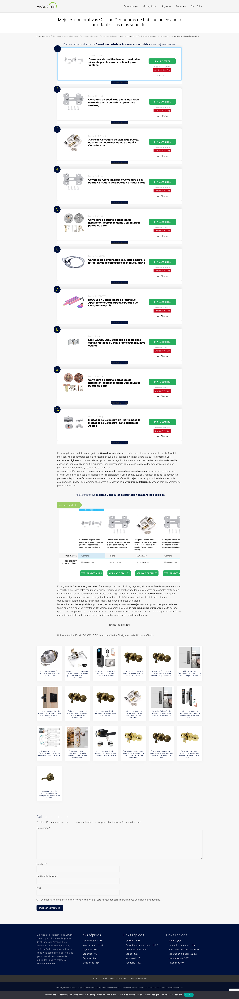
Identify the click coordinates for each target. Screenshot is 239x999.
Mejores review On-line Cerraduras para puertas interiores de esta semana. (105, 753)
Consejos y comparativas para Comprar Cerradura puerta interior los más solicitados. (133, 754)
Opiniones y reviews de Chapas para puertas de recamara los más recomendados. (77, 714)
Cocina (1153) (133, 940)
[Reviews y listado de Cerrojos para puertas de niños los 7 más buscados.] (49, 737)
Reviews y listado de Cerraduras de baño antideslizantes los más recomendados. (77, 754)
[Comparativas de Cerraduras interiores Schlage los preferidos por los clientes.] (49, 777)
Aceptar (188, 995)
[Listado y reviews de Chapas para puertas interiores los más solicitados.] (133, 697)
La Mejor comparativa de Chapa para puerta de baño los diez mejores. (133, 673)
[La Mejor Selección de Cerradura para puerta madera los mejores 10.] (161, 697)
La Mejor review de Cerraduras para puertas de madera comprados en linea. (189, 673)
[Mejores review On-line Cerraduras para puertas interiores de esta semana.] (105, 737)
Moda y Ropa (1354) (93, 945)
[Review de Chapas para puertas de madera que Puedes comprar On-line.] (161, 657)
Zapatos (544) (89, 958)
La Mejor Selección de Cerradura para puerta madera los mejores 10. (161, 713)
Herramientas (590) (179, 958)
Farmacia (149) (133, 962)
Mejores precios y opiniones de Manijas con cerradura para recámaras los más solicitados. (77, 674)
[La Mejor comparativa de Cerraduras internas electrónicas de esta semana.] (105, 657)
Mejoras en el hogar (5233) (183, 953)
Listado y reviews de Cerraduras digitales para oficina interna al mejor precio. (189, 714)
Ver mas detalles (91, 573)
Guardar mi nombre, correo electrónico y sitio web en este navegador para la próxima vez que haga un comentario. (101, 899)
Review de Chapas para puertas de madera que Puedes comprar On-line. (161, 673)
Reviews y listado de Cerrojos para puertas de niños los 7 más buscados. (49, 753)
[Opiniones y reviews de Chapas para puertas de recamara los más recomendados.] (77, 697)
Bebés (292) (132, 953)
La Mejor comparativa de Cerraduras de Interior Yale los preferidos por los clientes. (49, 714)
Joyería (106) (175, 940)
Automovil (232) (134, 958)
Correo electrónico (47, 876)
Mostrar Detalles (119, 82)
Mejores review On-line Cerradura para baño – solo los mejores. (105, 713)
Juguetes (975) (90, 949)
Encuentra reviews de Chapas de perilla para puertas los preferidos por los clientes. (190, 754)
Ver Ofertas (162, 75)
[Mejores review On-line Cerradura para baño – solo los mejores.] (105, 697)
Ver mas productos (68, 505)
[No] (235, 994)
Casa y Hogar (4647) (93, 940)
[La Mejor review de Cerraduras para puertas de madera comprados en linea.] (189, 657)
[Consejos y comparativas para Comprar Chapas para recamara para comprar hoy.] (161, 737)
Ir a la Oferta (162, 61)
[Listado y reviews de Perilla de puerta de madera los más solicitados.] (49, 657)
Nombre (42, 864)
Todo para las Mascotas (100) (184, 949)
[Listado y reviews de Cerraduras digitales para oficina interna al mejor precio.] (189, 697)
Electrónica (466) (91, 962)
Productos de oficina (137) (182, 945)
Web (39, 887)
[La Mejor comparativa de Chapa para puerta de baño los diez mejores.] (133, 657)
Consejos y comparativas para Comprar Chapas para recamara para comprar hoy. (161, 754)
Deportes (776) (90, 953)
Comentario (43, 828)
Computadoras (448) (136, 949)
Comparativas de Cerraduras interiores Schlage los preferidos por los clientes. (49, 794)
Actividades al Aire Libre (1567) (142, 945)
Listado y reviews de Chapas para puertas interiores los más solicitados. (133, 714)
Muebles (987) (176, 962)
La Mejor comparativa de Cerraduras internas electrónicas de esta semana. (105, 674)
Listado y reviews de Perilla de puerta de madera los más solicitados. (49, 673)
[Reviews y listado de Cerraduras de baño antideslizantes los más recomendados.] (77, 737)
